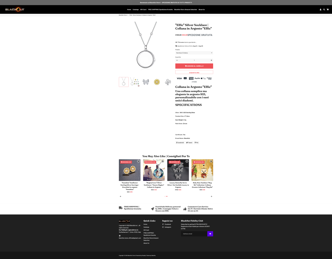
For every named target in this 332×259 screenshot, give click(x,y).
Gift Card (143, 9)
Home (129, 9)
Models (177, 49)
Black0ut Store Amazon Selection (185, 9)
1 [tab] (165, 196)
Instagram (167, 227)
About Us (202, 9)
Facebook (167, 224)
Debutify (153, 255)
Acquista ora (194, 72)
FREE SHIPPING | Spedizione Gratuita (160, 9)
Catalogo (136, 9)
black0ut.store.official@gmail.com (130, 238)
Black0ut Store (123, 15)
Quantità (178, 57)
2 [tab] (166, 196)
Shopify (144, 255)
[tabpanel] (129, 176)
